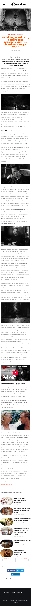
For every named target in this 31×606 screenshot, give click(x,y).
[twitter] (10, 578)
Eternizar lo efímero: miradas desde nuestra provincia (22, 519)
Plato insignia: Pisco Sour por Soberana (22, 541)
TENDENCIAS (20, 34)
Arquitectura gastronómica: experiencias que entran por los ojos (22, 510)
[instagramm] (6, 578)
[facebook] (3, 578)
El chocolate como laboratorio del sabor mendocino (20, 552)
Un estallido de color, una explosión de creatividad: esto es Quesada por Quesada (21, 531)
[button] (4, 4)
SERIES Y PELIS (12, 34)
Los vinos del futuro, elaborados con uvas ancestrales (20, 500)
